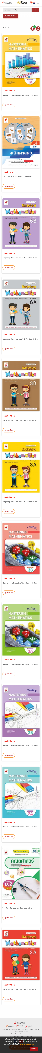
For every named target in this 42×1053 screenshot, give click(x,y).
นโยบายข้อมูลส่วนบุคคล (27, 1044)
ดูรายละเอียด (9, 105)
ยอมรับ (33, 1049)
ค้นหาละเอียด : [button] (10, 16)
